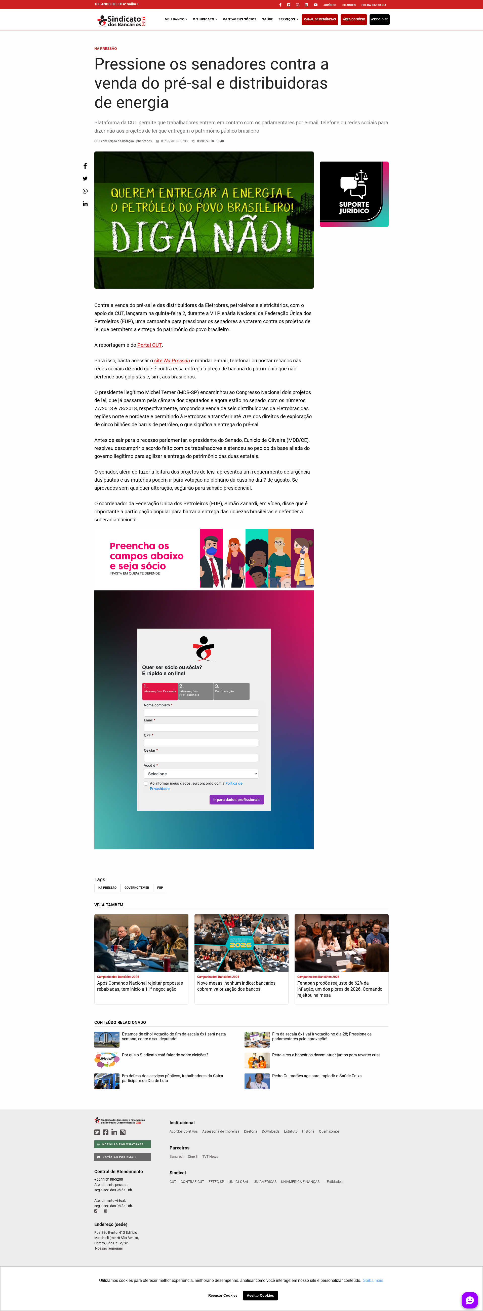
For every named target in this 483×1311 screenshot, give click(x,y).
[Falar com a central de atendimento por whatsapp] (106, 1211)
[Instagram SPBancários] (123, 1132)
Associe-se (379, 19)
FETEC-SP (216, 1182)
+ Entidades (333, 1182)
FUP (160, 888)
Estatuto (291, 1131)
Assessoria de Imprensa (220, 1131)
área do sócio (354, 19)
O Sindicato (204, 19)
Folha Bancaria (373, 5)
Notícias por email (119, 1157)
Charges (349, 5)
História (308, 1131)
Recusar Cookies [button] (222, 1295)
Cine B (193, 1156)
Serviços (287, 19)
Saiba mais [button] (373, 1280)
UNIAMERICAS (265, 1182)
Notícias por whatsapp (122, 1144)
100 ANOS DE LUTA (116, 4)
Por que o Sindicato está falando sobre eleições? (165, 1055)
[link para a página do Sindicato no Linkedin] (306, 5)
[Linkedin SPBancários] (114, 1132)
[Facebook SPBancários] (106, 1132)
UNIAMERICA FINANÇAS (300, 1182)
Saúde (267, 19)
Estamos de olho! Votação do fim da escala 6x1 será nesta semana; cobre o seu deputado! (174, 1036)
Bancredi (176, 1156)
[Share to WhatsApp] (85, 191)
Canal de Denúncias (320, 19)
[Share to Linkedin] (85, 203)
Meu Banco (175, 19)
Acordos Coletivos (184, 1131)
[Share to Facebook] (85, 166)
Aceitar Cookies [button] (260, 1295)
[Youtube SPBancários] (132, 1132)
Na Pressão (107, 888)
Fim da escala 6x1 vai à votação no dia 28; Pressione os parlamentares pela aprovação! (322, 1036)
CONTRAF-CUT (192, 1182)
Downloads (270, 1131)
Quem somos (329, 1131)
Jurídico (330, 5)
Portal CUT (149, 345)
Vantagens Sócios (240, 19)
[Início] (129, 21)
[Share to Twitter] (85, 178)
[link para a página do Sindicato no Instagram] (298, 5)
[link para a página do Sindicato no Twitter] (289, 5)
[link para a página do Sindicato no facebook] (280, 5)
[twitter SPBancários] (97, 1132)
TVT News (210, 1156)
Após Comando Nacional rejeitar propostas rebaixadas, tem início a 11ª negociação (140, 986)
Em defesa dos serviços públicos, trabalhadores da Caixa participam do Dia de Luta (172, 1078)
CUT (173, 1182)
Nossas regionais (109, 1248)
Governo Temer (137, 888)
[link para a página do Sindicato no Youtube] (315, 5)
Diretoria (250, 1131)
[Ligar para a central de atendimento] (96, 1211)
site (171, 361)
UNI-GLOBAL (239, 1182)
